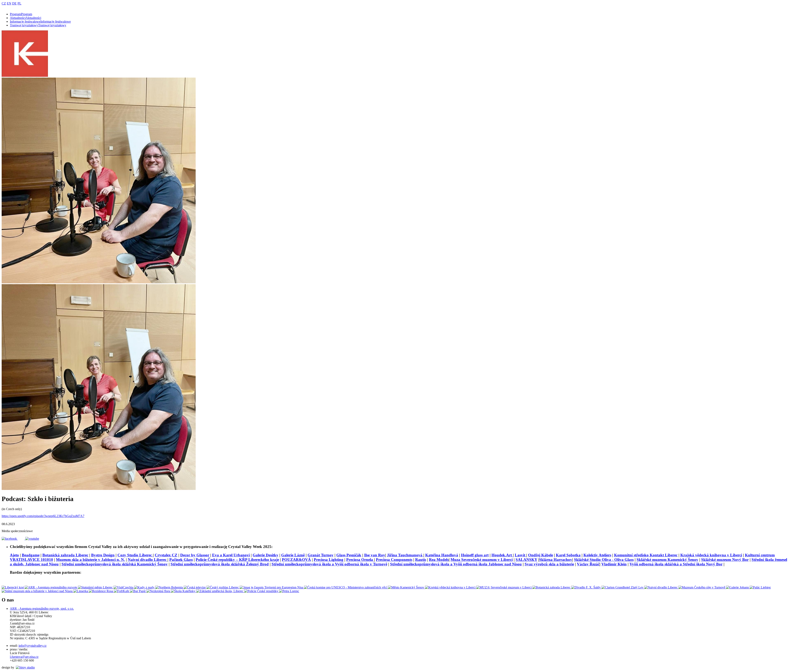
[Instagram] (21, 538)
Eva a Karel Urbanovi (231, 555)
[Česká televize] (195, 587)
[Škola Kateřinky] (183, 591)
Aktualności (25, 18)
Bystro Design (103, 555)
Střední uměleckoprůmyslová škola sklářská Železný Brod (220, 564)
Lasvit (520, 555)
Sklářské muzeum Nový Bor (725, 559)
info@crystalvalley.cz (32, 645)
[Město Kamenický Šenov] (406, 587)
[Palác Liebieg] (760, 587)
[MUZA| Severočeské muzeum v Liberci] (504, 587)
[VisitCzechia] (124, 587)
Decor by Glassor (194, 555)
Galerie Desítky (265, 555)
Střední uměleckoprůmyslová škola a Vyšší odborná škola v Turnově (329, 564)
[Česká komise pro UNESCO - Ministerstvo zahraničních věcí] (346, 587)
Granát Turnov (320, 555)
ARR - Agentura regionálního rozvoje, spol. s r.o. (42, 608)
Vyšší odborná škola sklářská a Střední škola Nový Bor (676, 564)
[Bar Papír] (138, 591)
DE (14, 3)
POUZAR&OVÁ (296, 559)
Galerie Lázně (293, 555)
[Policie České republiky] (261, 591)
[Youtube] (32, 538)
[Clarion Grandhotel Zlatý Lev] (623, 587)
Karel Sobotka (568, 555)
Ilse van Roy (374, 555)
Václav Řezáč (588, 564)
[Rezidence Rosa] (101, 591)
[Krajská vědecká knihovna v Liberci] (450, 587)
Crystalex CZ (166, 555)
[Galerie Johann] (738, 587)
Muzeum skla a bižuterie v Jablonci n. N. (90, 559)
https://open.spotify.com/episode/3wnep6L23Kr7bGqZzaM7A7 (43, 516)
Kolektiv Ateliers (597, 555)
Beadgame (31, 555)
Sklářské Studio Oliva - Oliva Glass (604, 559)
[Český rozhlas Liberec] (223, 587)
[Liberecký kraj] (13, 587)
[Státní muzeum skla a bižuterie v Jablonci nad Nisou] (37, 591)
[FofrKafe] (122, 591)
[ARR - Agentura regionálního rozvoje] (51, 587)
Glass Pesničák (348, 555)
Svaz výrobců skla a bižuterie (549, 564)
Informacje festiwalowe (40, 21)
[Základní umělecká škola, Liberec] (220, 591)
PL (19, 3)
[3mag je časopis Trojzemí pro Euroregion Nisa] (272, 587)
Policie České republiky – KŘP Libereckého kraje (237, 559)
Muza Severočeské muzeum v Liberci (482, 559)
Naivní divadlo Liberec (147, 559)
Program (21, 14)
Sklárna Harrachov (555, 559)
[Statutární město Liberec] (96, 587)
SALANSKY (526, 559)
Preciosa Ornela (360, 559)
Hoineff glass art (475, 555)
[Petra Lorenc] (289, 591)
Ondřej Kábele (540, 555)
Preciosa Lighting (328, 559)
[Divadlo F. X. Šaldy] (586, 587)
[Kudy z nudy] (144, 587)
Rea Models (439, 559)
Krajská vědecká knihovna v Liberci (711, 555)
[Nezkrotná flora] (158, 591)
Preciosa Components (394, 559)
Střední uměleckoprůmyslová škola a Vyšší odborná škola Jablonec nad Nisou (456, 564)
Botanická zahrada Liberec (65, 555)
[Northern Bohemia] (169, 587)
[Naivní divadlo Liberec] (661, 587)
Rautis (420, 559)
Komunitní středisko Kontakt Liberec (645, 555)
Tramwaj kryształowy (38, 25)
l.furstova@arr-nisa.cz (24, 656)
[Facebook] (10, 538)
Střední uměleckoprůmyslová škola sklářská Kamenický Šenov (115, 564)
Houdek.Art (502, 555)
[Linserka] (81, 591)
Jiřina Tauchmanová (405, 555)
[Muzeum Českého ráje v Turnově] (702, 587)
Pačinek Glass (181, 559)
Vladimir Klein (614, 564)
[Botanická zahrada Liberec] (551, 587)
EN (9, 3)
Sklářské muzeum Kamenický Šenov (667, 559)
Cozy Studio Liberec (135, 555)
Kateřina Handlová (441, 555)
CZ (4, 3)
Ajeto (14, 555)
